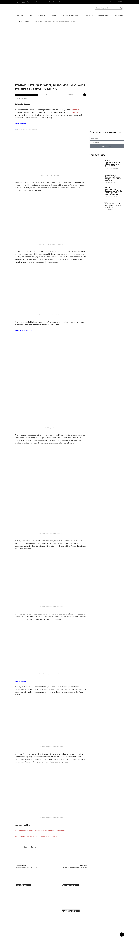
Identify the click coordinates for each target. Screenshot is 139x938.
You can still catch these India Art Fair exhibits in (112, 205)
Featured (28, 21)
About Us (69, 917)
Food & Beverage (31, 95)
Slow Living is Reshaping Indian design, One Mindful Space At (113, 177)
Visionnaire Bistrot (72, 112)
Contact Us (69, 919)
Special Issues (103, 15)
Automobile (69, 891)
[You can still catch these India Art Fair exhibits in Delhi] (96, 206)
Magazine (119, 15)
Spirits (67, 899)
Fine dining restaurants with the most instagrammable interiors (39, 831)
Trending (89, 15)
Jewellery (42, 15)
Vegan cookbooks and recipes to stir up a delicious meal (36, 836)
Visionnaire (74, 110)
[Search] (120, 8)
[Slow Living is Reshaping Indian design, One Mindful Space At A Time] (96, 177)
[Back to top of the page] (121, 934)
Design (54, 15)
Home (19, 21)
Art (105, 202)
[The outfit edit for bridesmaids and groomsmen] (96, 164)
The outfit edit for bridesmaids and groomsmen (112, 164)
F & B (30, 15)
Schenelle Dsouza (52, 95)
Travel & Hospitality (71, 15)
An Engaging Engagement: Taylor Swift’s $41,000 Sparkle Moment (113, 191)
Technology (70, 901)
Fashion (19, 15)
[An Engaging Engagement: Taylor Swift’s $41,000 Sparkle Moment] (96, 191)
